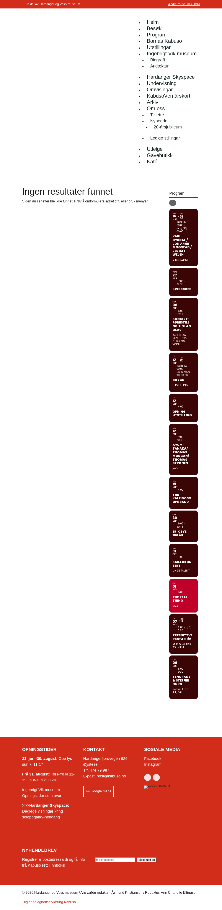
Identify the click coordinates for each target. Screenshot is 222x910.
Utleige (155, 149)
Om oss (156, 108)
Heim (153, 22)
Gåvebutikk (160, 155)
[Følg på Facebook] (147, 777)
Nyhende (158, 120)
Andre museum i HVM (184, 4)
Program (156, 35)
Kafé (152, 161)
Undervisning (161, 83)
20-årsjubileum (168, 127)
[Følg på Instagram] (156, 777)
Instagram (153, 764)
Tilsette (157, 114)
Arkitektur (159, 66)
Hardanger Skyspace (171, 77)
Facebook (152, 758)
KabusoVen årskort (168, 96)
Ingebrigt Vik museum (172, 53)
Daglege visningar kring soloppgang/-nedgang (45, 811)
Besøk (154, 28)
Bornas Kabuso (164, 41)
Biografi (157, 59)
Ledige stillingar (165, 138)
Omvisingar (160, 89)
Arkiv (152, 102)
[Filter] (172, 203)
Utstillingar (159, 47)
